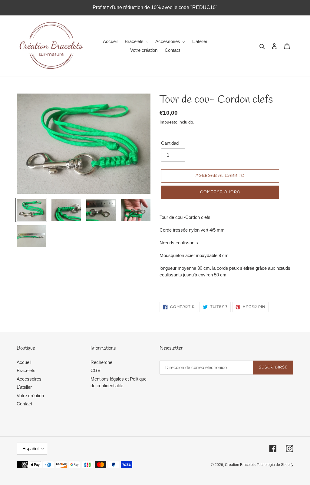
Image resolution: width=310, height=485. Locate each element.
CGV (96, 370)
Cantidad (170, 143)
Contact (24, 403)
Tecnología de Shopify (275, 465)
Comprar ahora (220, 192)
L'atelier (24, 387)
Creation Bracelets (240, 465)
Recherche (101, 362)
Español (30, 448)
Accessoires (29, 378)
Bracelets (26, 370)
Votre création (30, 395)
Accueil (24, 362)
